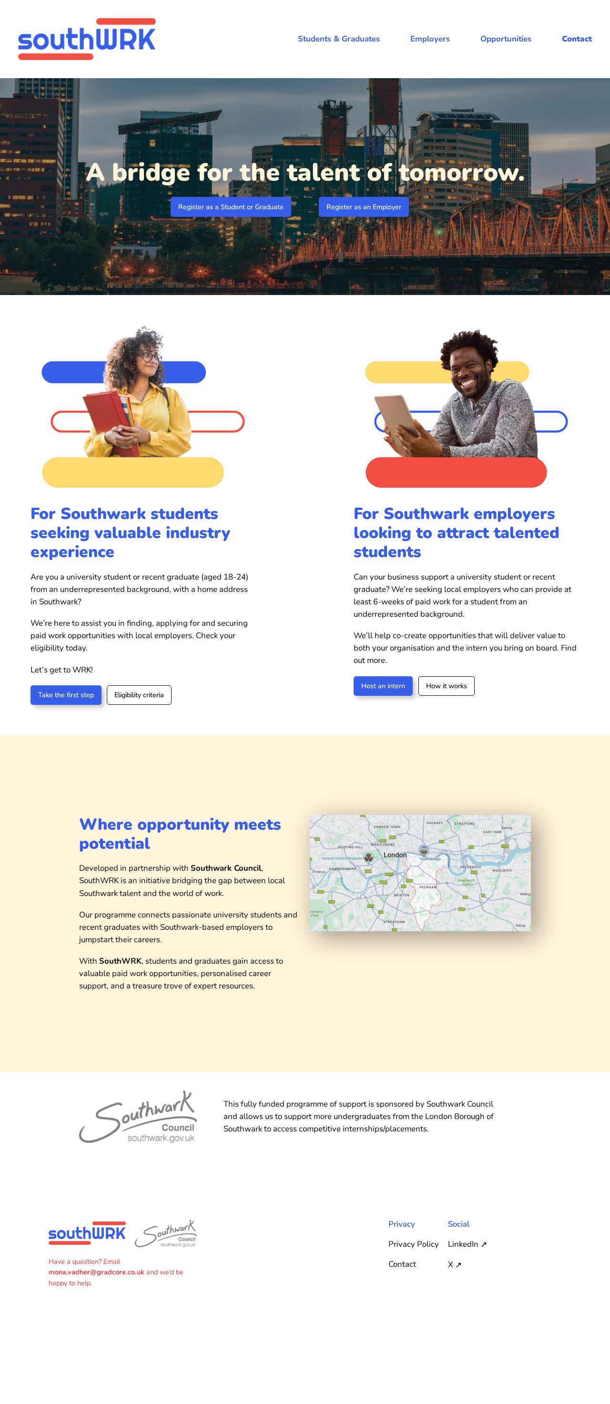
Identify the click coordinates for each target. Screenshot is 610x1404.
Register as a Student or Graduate (231, 207)
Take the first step (66, 695)
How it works (446, 686)
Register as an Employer (363, 207)
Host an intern (383, 686)
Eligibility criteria (139, 695)
